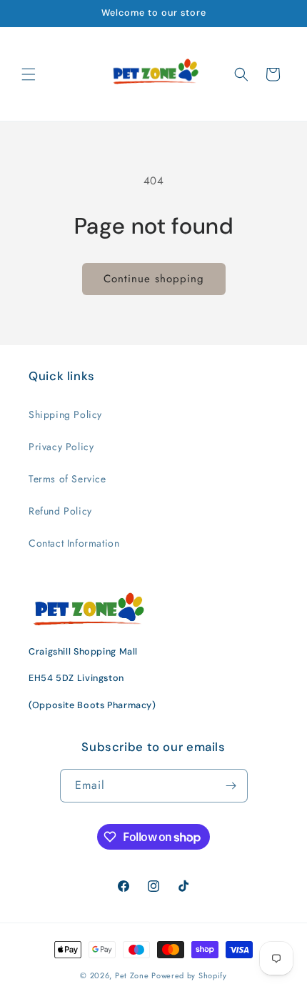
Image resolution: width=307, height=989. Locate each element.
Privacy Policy (61, 446)
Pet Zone (132, 975)
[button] (28, 74)
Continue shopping (154, 279)
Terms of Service (67, 479)
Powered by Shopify (189, 975)
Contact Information (74, 543)
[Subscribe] (231, 785)
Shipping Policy (65, 414)
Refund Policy (60, 511)
